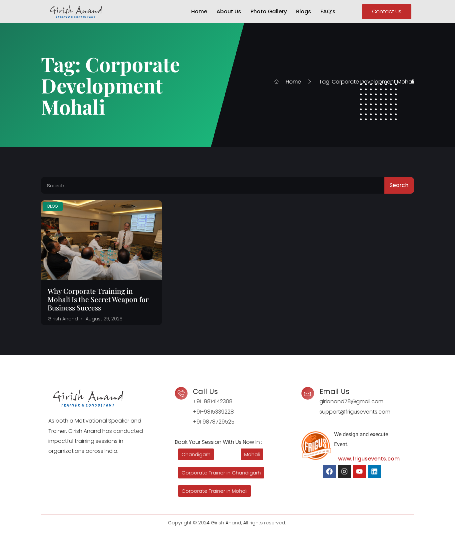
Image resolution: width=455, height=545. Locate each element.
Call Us (205, 391)
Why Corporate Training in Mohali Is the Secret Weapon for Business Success (98, 299)
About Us (229, 11)
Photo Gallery (268, 11)
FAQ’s (327, 11)
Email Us (334, 391)
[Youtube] (359, 471)
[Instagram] (344, 471)
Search (399, 185)
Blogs (303, 11)
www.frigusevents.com (369, 458)
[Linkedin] (374, 471)
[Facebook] (329, 471)
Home (199, 11)
